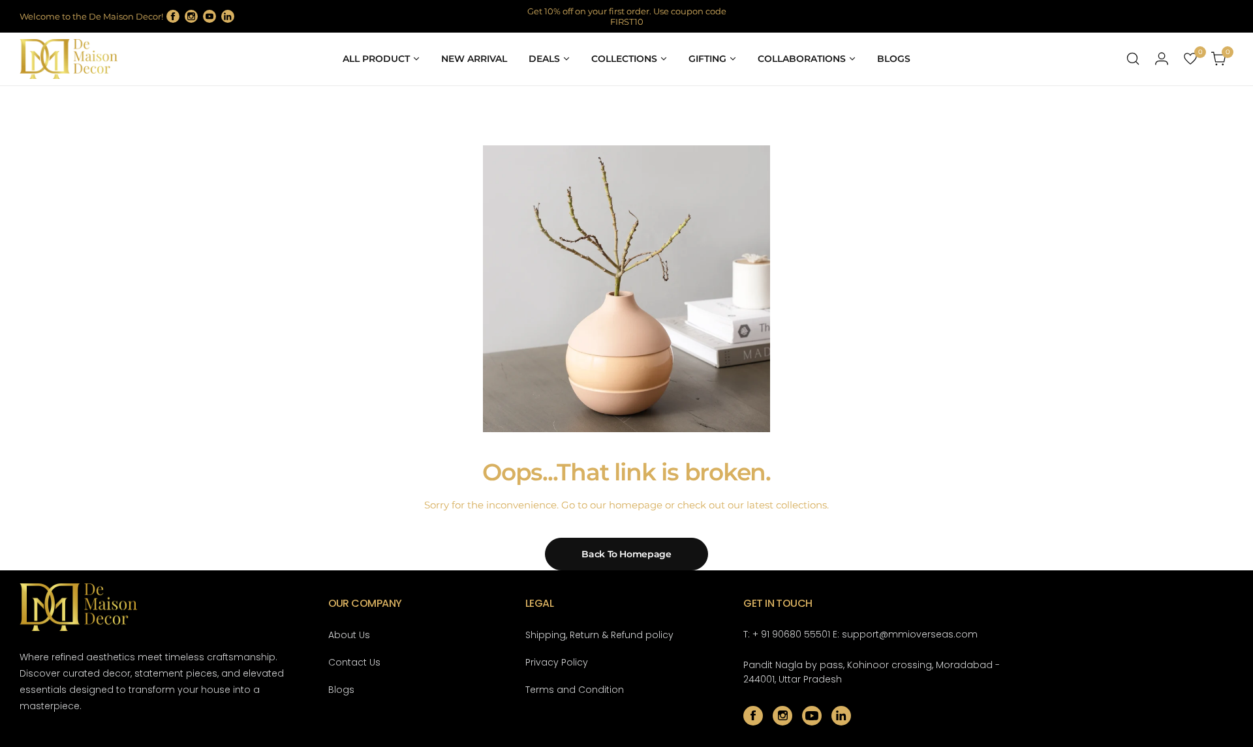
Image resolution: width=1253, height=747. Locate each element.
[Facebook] (173, 16)
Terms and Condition (574, 689)
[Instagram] (191, 16)
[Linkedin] (228, 16)
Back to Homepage (626, 554)
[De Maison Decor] (68, 59)
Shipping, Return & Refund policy (599, 634)
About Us (349, 634)
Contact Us (354, 662)
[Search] (1133, 58)
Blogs (341, 689)
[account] (1161, 58)
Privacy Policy (556, 662)
